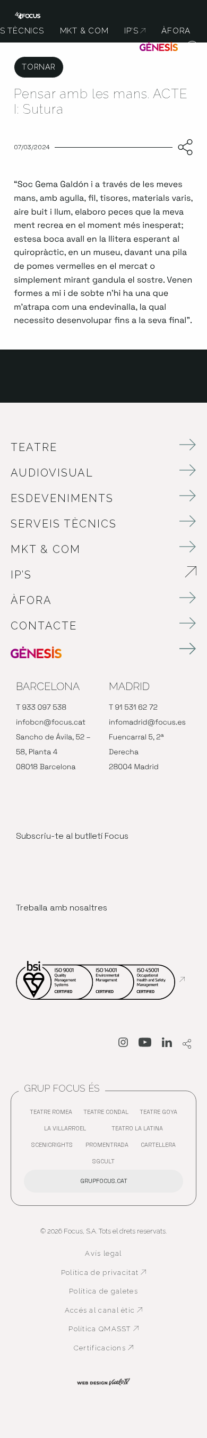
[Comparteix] (182, 147)
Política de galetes (103, 1291)
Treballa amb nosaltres (61, 907)
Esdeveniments (62, 498)
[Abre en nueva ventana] (123, 1044)
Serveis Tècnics (64, 523)
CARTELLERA (161, 1147)
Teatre (34, 447)
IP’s (80, 574)
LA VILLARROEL (67, 1131)
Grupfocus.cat (103, 1181)
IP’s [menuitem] (134, 31)
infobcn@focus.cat (50, 722)
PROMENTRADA (109, 1147)
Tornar (38, 66)
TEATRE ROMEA (53, 1114)
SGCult (103, 1161)
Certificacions (110, 1348)
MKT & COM (46, 549)
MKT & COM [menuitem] (84, 31)
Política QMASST (107, 1329)
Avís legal (103, 1253)
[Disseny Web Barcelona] (103, 1381)
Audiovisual (52, 472)
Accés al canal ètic (105, 1310)
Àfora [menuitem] (176, 31)
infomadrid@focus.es (147, 722)
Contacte (44, 625)
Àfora (31, 600)
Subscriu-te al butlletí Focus (72, 835)
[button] (192, 47)
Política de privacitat (103, 1273)
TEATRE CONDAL (108, 1114)
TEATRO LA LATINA (139, 1131)
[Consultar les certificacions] (100, 979)
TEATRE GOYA (161, 1114)
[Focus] (27, 14)
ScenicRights (54, 1147)
